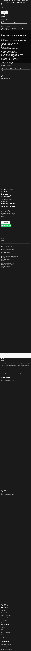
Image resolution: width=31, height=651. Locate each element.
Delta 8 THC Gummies (6, 615)
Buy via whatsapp (6, 225)
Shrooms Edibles (5, 612)
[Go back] (3, 32)
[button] (5, 222)
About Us (3, 627)
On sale (3, 238)
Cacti (2, 199)
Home (2, 63)
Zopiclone (3, 622)
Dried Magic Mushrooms (6, 644)
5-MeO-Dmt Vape (5, 617)
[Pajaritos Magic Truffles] (7, 263)
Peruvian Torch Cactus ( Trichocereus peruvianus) (7, 192)
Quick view (3, 229)
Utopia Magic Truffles (6, 251)
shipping (3, 639)
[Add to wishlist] (3, 219)
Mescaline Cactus (8, 199)
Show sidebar (5, 68)
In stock (3, 240)
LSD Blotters (4, 620)
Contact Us (3, 634)
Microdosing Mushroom (6, 649)
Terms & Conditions (5, 632)
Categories (3, 39)
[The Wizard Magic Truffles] (9, 256)
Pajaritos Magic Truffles (7, 264)
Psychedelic (3, 610)
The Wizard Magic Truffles (8, 258)
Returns (3, 629)
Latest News (4, 637)
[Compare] (3, 187)
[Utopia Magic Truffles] (7, 249)
